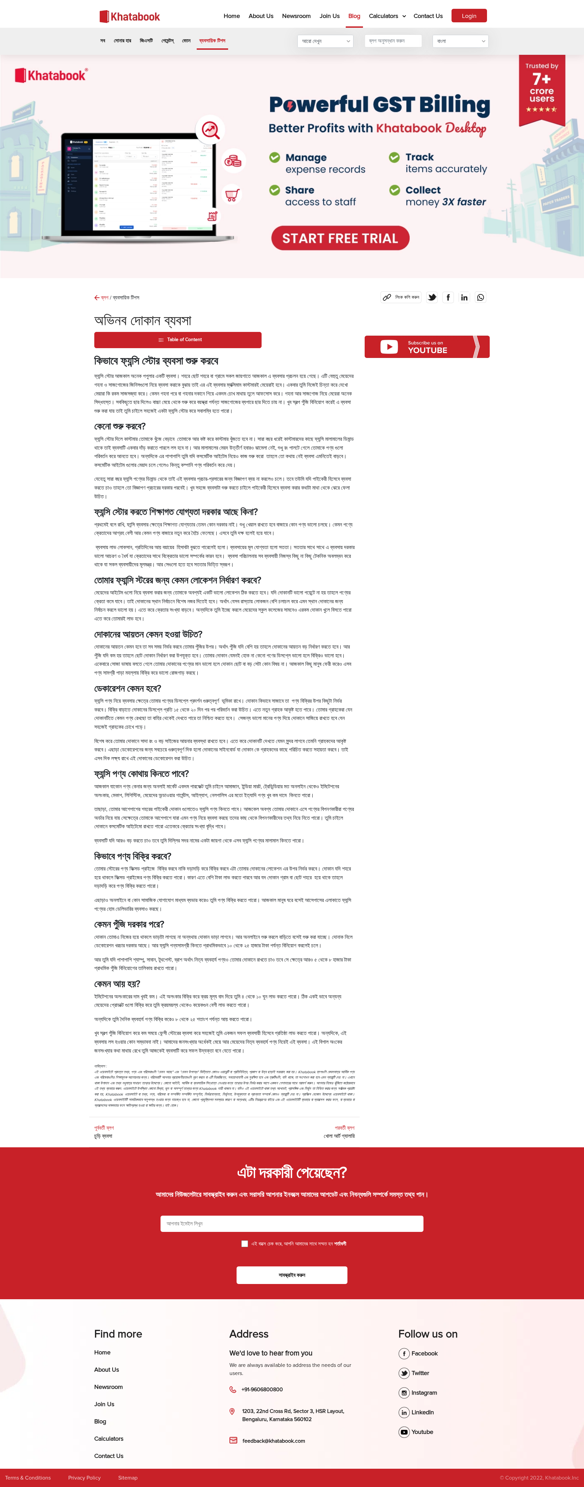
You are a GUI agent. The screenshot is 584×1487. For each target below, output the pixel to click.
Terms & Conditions (28, 1477)
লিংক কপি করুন (400, 295)
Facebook (424, 1353)
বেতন (186, 41)
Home (233, 16)
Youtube (421, 1432)
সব (102, 41)
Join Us (330, 16)
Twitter (419, 1373)
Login (469, 16)
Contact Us (428, 16)
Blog (354, 16)
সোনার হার (122, 41)
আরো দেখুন (311, 41)
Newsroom (296, 16)
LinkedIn (422, 1412)
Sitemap (128, 1477)
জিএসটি (146, 41)
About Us (261, 16)
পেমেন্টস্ (167, 41)
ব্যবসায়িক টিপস (212, 41)
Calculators (383, 16)
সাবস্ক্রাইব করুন (292, 1275)
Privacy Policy (84, 1477)
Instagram (423, 1392)
